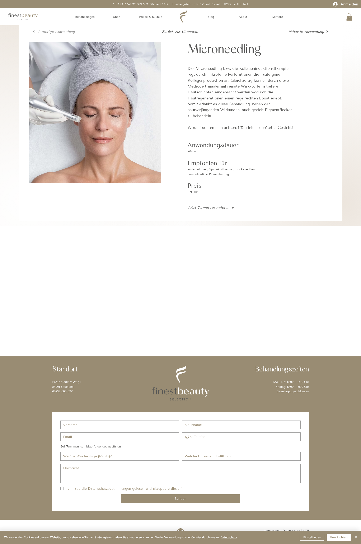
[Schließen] (355, 537)
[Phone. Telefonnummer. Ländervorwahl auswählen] (189, 436)
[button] (85, 17)
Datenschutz (229, 537)
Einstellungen (312, 537)
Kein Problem (338, 537)
